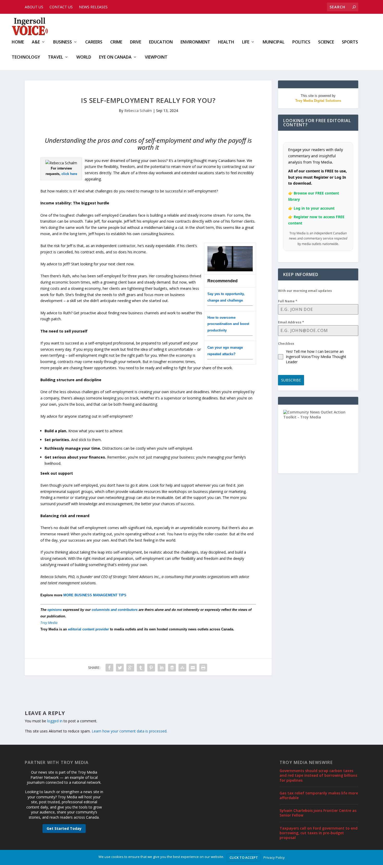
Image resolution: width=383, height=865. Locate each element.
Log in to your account (314, 208)
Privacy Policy (274, 857)
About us (34, 6)
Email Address (291, 322)
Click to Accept (244, 857)
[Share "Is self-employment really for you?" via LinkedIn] (161, 667)
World (83, 57)
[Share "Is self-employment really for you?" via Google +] (130, 667)
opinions (54, 610)
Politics (301, 42)
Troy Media (49, 622)
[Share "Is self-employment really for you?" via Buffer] (172, 667)
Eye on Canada (115, 57)
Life (245, 42)
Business (62, 42)
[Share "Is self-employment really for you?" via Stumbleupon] (182, 667)
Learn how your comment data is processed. (129, 731)
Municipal (274, 42)
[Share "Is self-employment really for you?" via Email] (193, 667)
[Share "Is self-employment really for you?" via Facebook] (109, 667)
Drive (135, 42)
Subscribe (291, 380)
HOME (18, 42)
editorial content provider (88, 629)
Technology (26, 57)
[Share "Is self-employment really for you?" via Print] (203, 667)
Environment (195, 42)
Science (326, 42)
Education (161, 42)
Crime (116, 42)
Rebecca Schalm (138, 110)
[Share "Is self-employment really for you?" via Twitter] (120, 667)
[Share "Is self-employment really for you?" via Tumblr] (140, 667)
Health (226, 42)
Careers (93, 42)
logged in (55, 720)
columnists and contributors (115, 610)
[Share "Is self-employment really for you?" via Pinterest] (151, 667)
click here (69, 174)
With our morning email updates (305, 291)
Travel (55, 57)
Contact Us (61, 6)
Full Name (287, 301)
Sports (350, 42)
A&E (36, 42)
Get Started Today (64, 828)
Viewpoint (156, 57)
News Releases (93, 6)
